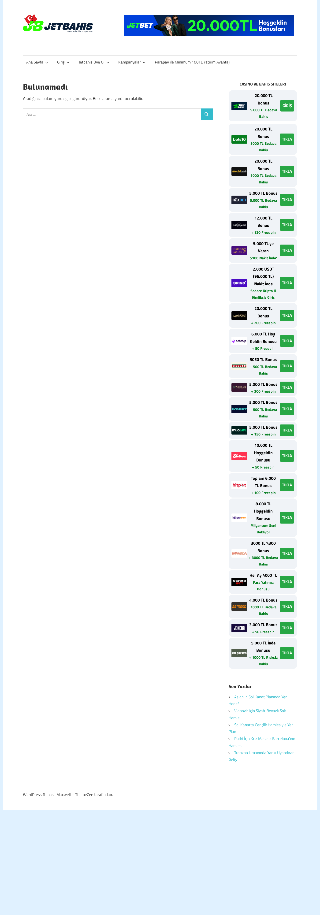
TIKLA (287, 139)
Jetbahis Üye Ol (91, 62)
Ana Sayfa (34, 62)
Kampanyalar (129, 62)
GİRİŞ (287, 106)
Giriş (61, 62)
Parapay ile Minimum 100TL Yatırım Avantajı (192, 62)
